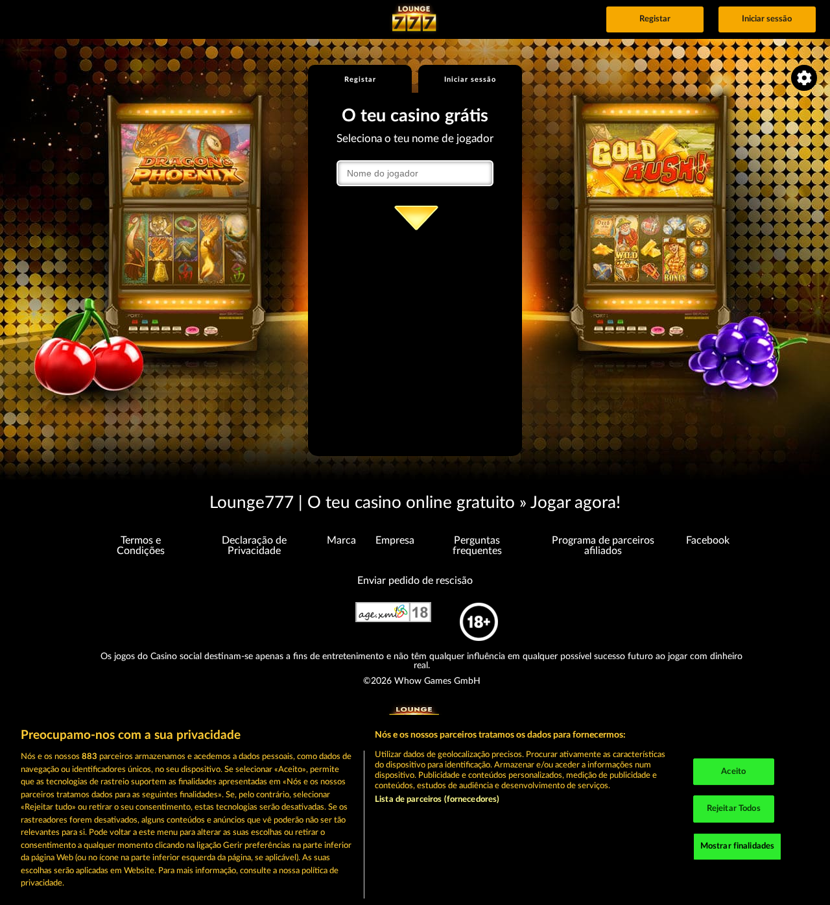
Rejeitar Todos (734, 808)
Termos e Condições (141, 545)
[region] (415, 810)
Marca (341, 540)
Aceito (733, 771)
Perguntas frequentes (477, 545)
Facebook (707, 540)
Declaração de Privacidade (254, 545)
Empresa (394, 540)
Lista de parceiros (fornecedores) (437, 799)
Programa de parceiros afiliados (603, 545)
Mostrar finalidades (737, 846)
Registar (654, 19)
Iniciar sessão (767, 19)
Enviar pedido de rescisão (415, 580)
